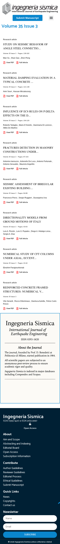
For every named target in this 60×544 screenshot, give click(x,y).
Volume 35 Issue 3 (9, 53)
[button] (51, 17)
